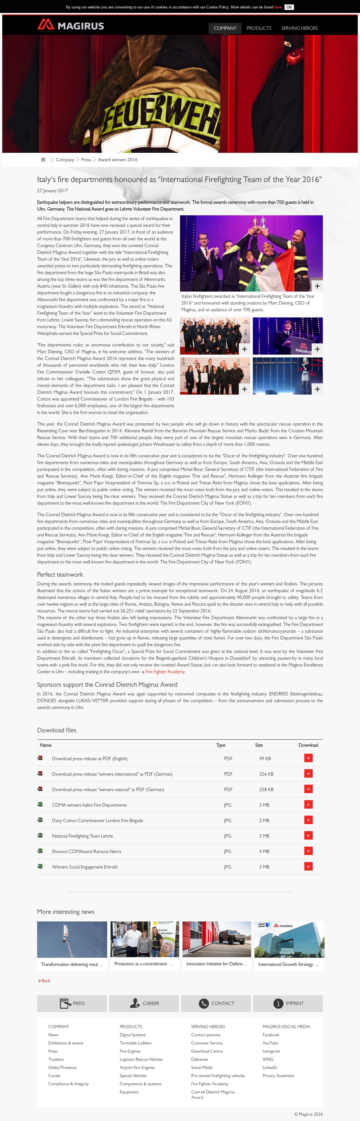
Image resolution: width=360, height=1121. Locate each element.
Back (46, 980)
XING (268, 1059)
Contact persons (205, 1034)
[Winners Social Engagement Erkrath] (215, 376)
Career (151, 1003)
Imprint (295, 1003)
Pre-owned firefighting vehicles (218, 1075)
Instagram (271, 1051)
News (53, 1034)
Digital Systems (133, 1034)
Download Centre (207, 1051)
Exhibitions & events (66, 1043)
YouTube (270, 1043)
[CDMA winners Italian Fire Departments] (251, 253)
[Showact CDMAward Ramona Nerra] (288, 376)
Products (259, 28)
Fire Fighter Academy (164, 671)
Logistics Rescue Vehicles (141, 1059)
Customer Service (206, 1043)
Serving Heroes (300, 28)
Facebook (271, 1034)
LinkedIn (270, 1067)
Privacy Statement (278, 1075)
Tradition (56, 1059)
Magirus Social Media (286, 1026)
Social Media (202, 1067)
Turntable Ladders (136, 1043)
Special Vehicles (133, 1075)
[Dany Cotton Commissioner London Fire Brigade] (288, 336)
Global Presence (62, 1067)
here (278, 7)
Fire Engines (130, 1051)
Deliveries (199, 1059)
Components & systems (140, 1083)
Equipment (129, 1092)
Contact (223, 1003)
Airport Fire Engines (137, 1067)
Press (86, 159)
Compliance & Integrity (68, 1083)
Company (225, 28)
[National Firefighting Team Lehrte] (215, 336)
